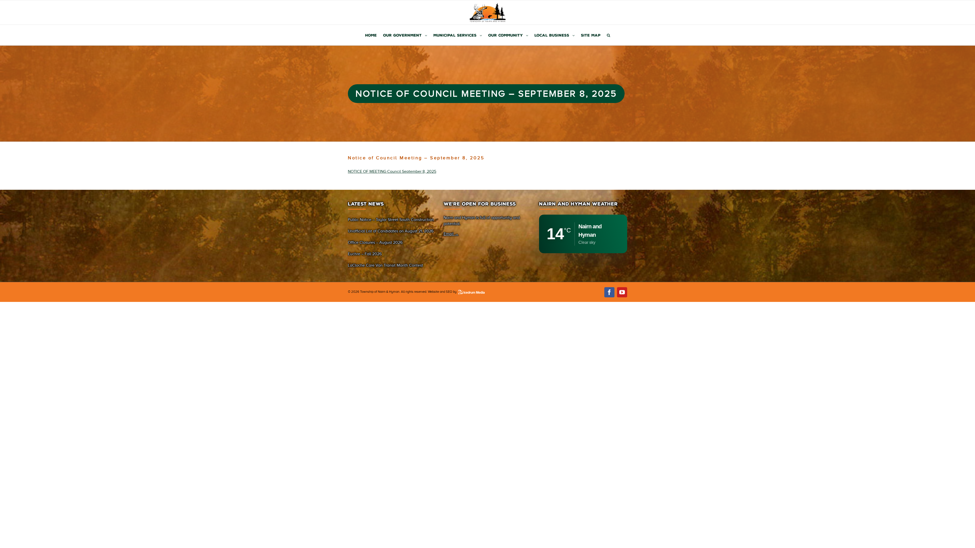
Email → (451, 234)
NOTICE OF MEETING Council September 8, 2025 (392, 171)
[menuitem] (374, 35)
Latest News (366, 204)
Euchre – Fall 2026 (365, 254)
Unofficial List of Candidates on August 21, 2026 (390, 231)
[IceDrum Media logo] (471, 292)
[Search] (608, 35)
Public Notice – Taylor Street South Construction (391, 219)
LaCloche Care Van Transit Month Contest (385, 265)
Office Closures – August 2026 (375, 242)
